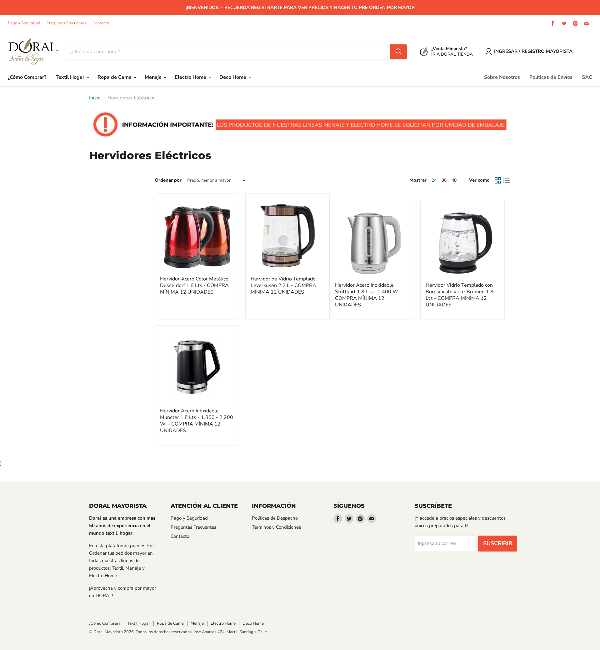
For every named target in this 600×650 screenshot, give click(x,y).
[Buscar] (398, 51)
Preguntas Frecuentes (66, 23)
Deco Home (233, 77)
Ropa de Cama (115, 77)
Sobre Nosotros (502, 77)
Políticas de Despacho (275, 518)
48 (454, 180)
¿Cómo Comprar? (27, 77)
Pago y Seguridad (24, 23)
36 (444, 180)
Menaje (154, 77)
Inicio (95, 98)
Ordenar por (168, 180)
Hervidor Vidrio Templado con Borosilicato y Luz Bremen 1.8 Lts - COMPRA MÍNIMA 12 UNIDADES (459, 295)
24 (434, 180)
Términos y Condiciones (276, 527)
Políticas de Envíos (550, 77)
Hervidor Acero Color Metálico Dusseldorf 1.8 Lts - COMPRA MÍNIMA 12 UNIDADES (194, 285)
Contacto (100, 23)
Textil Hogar (71, 77)
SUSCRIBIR (497, 543)
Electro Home (191, 77)
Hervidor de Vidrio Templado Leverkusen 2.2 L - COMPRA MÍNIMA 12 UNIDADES (283, 285)
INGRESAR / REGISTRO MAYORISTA (533, 51)
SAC (587, 77)
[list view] (506, 180)
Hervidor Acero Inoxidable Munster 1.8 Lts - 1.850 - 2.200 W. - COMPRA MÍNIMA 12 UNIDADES (196, 420)
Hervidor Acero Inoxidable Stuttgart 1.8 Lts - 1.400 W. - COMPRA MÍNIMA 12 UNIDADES (368, 295)
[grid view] (497, 180)
